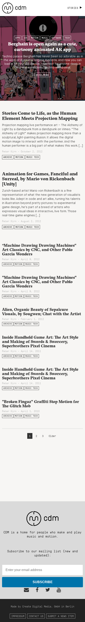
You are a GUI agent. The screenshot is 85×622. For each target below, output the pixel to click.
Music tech (32, 157)
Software (56, 37)
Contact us (36, 616)
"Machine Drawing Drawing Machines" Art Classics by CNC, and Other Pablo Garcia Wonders (39, 281)
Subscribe (43, 582)
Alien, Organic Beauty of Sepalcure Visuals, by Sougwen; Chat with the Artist (41, 311)
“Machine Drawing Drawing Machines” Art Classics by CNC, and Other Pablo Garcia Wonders (39, 249)
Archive (7, 157)
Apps (17, 37)
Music (45, 37)
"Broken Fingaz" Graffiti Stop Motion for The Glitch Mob (40, 403)
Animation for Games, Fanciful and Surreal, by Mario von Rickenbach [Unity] (40, 179)
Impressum (17, 616)
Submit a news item (61, 616)
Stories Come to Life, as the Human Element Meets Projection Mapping (40, 115)
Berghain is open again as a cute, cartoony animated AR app (42, 46)
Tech (67, 37)
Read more (42, 74)
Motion (34, 37)
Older (52, 436)
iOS (25, 37)
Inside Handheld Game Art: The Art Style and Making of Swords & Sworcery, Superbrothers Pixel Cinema (40, 341)
